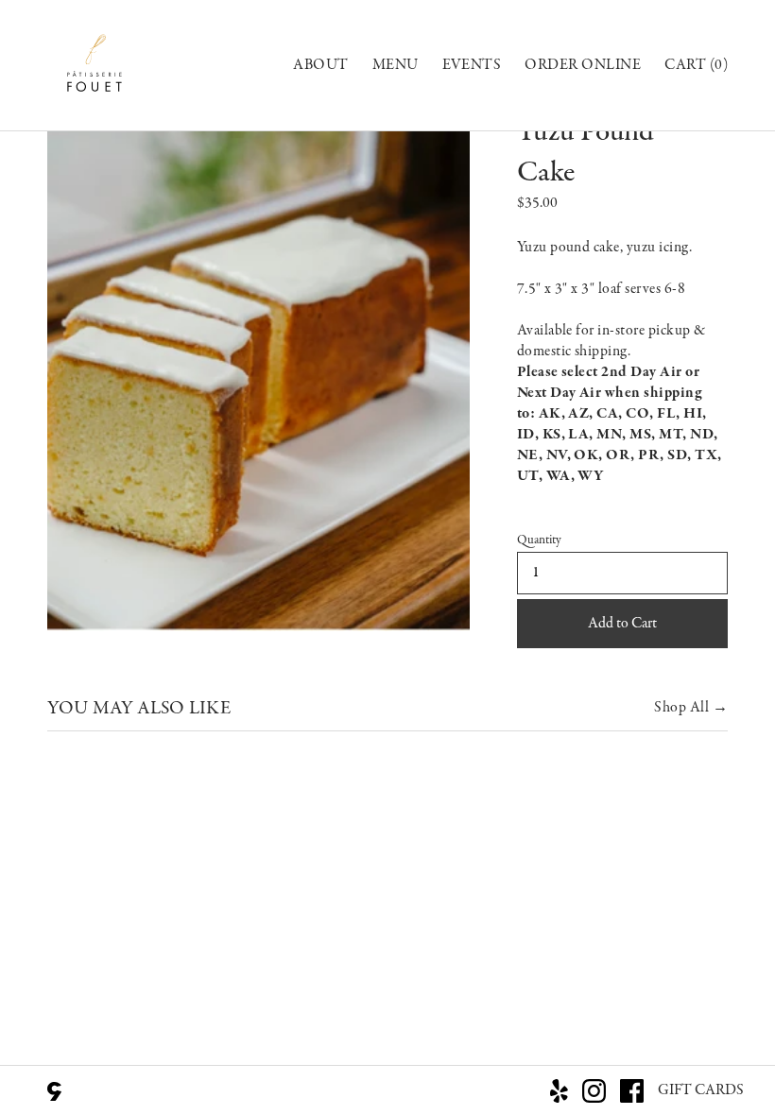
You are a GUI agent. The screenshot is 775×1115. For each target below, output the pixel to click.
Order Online (583, 65)
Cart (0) (696, 65)
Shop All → (691, 707)
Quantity (539, 540)
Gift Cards (701, 1090)
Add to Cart (622, 623)
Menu (395, 65)
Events (472, 65)
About (320, 65)
